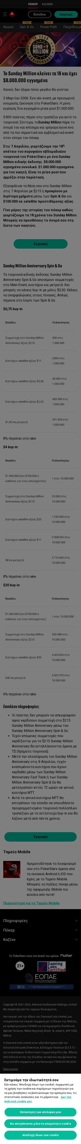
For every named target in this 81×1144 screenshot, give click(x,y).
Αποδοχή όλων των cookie (40, 1135)
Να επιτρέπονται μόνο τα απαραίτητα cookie (40, 1123)
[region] (40, 1109)
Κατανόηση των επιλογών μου (40, 1112)
